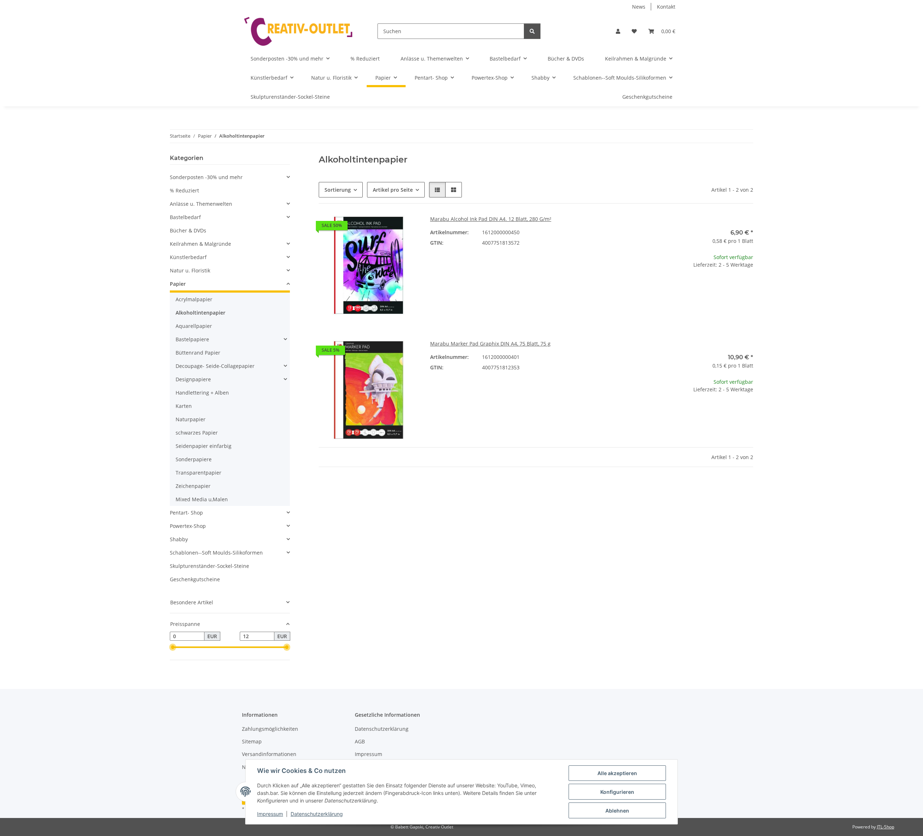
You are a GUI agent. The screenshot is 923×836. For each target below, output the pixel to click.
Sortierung (337, 189)
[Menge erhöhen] (747, 287)
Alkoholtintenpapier (200, 312)
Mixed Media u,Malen (202, 499)
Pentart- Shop (186, 512)
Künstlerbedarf (188, 257)
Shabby (179, 539)
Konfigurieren (617, 792)
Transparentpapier (198, 472)
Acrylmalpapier (194, 299)
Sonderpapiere (194, 459)
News (638, 6)
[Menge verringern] (659, 287)
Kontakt (666, 6)
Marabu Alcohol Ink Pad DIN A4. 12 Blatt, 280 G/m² (490, 218)
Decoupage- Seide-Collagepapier (215, 366)
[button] (618, 31)
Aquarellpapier (194, 326)
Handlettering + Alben (202, 392)
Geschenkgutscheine (195, 579)
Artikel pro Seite (393, 189)
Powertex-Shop (188, 525)
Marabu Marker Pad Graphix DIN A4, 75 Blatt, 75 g (490, 343)
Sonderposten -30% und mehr (206, 177)
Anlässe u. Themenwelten (201, 203)
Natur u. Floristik (190, 270)
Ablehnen (617, 811)
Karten (184, 406)
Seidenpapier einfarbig (203, 446)
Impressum (270, 814)
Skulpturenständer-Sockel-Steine (209, 565)
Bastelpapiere (192, 339)
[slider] (173, 647)
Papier (178, 283)
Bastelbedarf (185, 217)
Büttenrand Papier (198, 352)
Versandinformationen (269, 754)
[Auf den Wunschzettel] (406, 227)
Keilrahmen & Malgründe (200, 243)
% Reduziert (184, 190)
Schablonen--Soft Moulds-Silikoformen (216, 552)
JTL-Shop (885, 827)
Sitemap (252, 741)
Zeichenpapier (193, 486)
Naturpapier (191, 419)
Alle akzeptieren (617, 773)
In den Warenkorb (703, 309)
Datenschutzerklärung (317, 814)
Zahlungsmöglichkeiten (270, 728)
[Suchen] (532, 31)
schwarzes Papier (197, 432)
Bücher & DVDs (188, 230)
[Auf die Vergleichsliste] (388, 227)
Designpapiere (193, 379)
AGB (360, 741)
